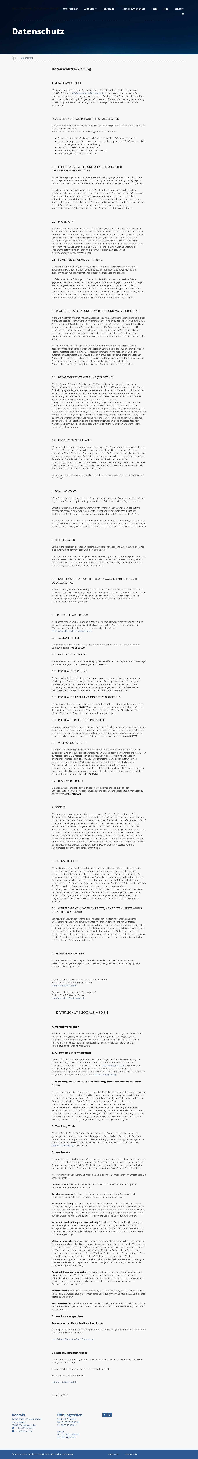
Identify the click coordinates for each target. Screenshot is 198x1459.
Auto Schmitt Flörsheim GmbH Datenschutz (73, 1339)
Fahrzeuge (108, 8)
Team (154, 8)
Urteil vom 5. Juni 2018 (113, 1065)
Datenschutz (27, 57)
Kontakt (179, 8)
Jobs (165, 8)
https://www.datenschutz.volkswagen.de (72, 630)
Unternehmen (70, 8)
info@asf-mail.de (24, 1431)
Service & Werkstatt (133, 8)
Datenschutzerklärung (105, 1074)
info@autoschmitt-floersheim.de (88, 93)
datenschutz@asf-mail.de (64, 985)
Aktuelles (89, 8)
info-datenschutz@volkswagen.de (68, 998)
